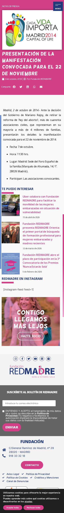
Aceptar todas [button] (12, 507)
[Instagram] (15, 358)
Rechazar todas (33, 507)
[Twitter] (28, 358)
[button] (14, 87)
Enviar (11, 427)
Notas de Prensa (10, 6)
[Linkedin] (41, 358)
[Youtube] (35, 358)
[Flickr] (48, 358)
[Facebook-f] (22, 358)
